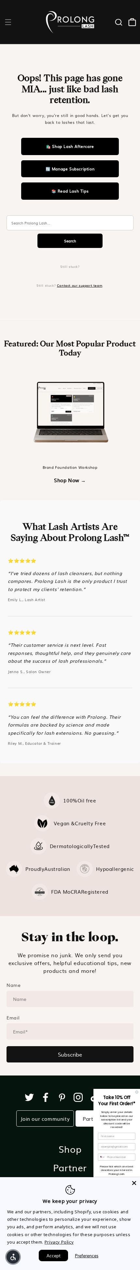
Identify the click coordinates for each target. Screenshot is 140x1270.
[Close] (134, 1183)
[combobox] (101, 1157)
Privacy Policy (59, 1242)
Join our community (45, 1118)
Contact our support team (79, 285)
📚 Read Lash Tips (70, 191)
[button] (8, 22)
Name (14, 985)
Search (70, 240)
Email (13, 1017)
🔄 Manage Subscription (70, 169)
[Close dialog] (137, 1092)
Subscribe (70, 1054)
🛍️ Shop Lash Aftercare (70, 146)
